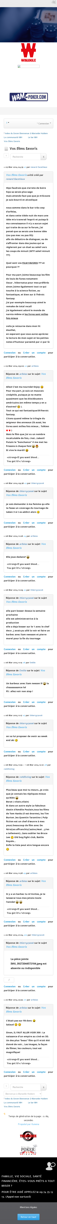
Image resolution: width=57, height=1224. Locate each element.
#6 (24, 662)
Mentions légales (28, 1207)
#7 (24, 715)
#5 (25, 590)
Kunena (35, 1124)
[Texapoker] (28, 1136)
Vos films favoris (16, 175)
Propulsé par (24, 1124)
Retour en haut (28, 1217)
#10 (25, 935)
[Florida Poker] (28, 1149)
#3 (25, 483)
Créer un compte (34, 352)
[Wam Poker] (28, 97)
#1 (25, 167)
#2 (26, 366)
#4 (25, 536)
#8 (45, 765)
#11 (25, 1000)
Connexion (10, 352)
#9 (24, 873)
